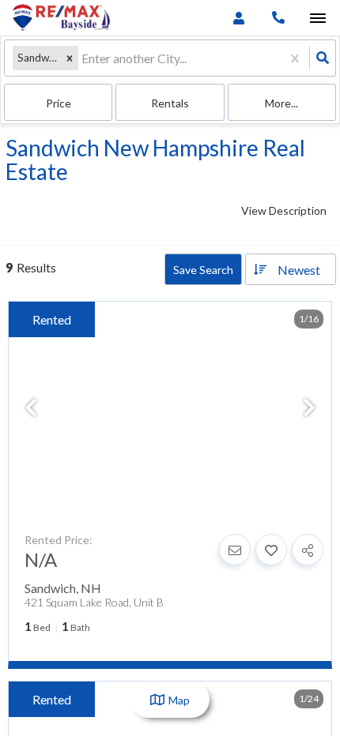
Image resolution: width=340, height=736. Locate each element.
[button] (69, 58)
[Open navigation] (317, 18)
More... (281, 103)
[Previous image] (31, 408)
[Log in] (238, 18)
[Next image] (309, 408)
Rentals (170, 103)
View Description (284, 210)
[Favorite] (271, 549)
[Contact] (235, 549)
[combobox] (82, 58)
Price (58, 103)
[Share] (307, 549)
